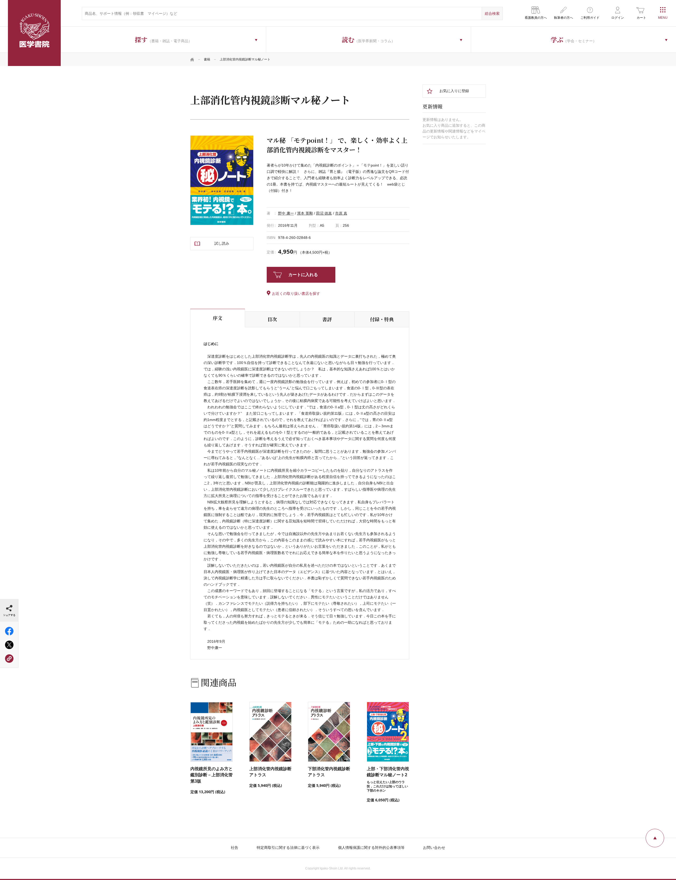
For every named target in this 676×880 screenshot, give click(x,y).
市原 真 (341, 213)
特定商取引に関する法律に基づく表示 (288, 847)
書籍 (207, 59)
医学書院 (34, 33)
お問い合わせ (434, 847)
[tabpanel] (221, 180)
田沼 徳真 (324, 213)
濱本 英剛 (305, 213)
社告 (234, 847)
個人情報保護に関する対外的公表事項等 (371, 847)
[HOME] (192, 59)
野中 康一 (286, 213)
